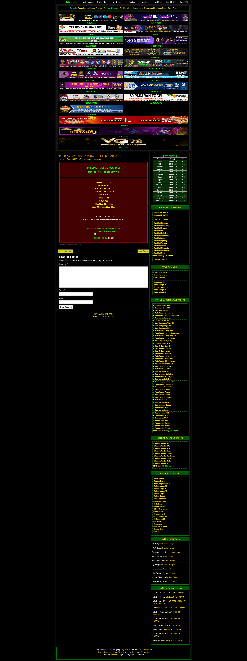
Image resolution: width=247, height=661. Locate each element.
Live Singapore (87, 2)
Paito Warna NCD (161, 415)
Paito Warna (159, 479)
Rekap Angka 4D (160, 491)
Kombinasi (158, 511)
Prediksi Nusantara (161, 251)
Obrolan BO (162, 260)
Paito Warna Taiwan (162, 392)
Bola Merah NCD (161, 418)
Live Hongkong (102, 2)
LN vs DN (157, 521)
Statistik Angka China (162, 451)
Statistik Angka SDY (162, 448)
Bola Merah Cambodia (163, 387)
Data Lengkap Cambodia (164, 382)
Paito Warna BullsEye (163, 377)
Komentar (63, 264)
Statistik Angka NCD (162, 463)
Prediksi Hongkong (161, 226)
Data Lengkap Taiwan (163, 390)
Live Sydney (117, 2)
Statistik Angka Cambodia (164, 456)
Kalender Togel (160, 501)
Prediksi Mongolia (161, 248)
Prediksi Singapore (161, 223)
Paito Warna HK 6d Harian (165, 338)
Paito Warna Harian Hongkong (167, 333)
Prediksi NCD (159, 253)
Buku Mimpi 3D (160, 290)
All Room (159, 256)
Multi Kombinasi (160, 516)
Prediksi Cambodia (161, 236)
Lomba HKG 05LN (161, 215)
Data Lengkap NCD (162, 413)
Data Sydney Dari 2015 (163, 348)
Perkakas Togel (160, 8)
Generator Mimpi (160, 282)
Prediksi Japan (160, 238)
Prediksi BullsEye (161, 233)
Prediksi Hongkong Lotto (170, 552)
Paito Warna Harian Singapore (167, 315)
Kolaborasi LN (159, 519)
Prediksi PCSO (160, 231)
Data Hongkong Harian (164, 328)
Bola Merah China (162, 402)
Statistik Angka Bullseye (163, 461)
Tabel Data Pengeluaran (129, 8)
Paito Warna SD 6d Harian (165, 361)
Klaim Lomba (162, 219)
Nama (62, 290)
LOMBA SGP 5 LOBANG (175, 597)
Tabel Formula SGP (162, 305)
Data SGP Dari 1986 (162, 308)
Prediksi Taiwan (160, 243)
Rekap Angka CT (160, 494)
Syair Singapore (160, 272)
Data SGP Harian (161, 310)
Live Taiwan (145, 2)
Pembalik (158, 524)
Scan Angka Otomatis (162, 484)
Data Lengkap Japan (163, 405)
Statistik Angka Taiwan (163, 453)
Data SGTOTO (171, 2)
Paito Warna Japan (162, 408)
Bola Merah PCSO (162, 371)
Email (61, 298)
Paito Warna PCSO (162, 369)
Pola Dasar (158, 504)
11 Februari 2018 (71, 159)
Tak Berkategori (86, 159)
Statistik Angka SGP (162, 443)
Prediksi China (160, 246)
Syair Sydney (159, 277)
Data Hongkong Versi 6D (164, 326)
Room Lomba (83, 8)
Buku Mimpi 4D (160, 292)
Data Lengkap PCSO (163, 366)
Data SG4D (184, 2)
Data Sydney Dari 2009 (163, 346)
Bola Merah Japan (162, 410)
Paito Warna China (162, 400)
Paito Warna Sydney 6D (164, 358)
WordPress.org (116, 655)
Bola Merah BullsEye (163, 379)
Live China (157, 2)
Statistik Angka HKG (162, 446)
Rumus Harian (159, 481)
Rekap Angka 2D (160, 486)
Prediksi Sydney (160, 228)
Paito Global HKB (162, 421)
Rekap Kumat (159, 496)
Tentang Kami (103, 652)
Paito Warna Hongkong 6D (165, 336)
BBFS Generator (160, 509)
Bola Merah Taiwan (162, 395)
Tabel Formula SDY (162, 343)
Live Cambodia (131, 2)
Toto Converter (160, 499)
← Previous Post (65, 251)
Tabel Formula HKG (162, 321)
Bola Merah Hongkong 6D (165, 341)
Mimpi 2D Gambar (161, 287)
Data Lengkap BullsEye (164, 374)
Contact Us (145, 652)
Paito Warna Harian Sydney (165, 356)
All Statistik (159, 466)
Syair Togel (172, 8)
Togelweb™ (125, 650)
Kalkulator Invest (160, 526)
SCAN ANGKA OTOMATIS (104, 314)
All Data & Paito (161, 431)
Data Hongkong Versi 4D (164, 323)
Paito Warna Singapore (164, 313)
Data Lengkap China (163, 397)
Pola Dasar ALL (160, 506)
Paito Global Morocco (163, 428)
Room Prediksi (96, 8)
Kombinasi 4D (159, 514)
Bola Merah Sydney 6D (164, 363)
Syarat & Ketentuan (132, 652)
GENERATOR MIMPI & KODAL (103, 317)
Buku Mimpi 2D (160, 285)
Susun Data (158, 529)
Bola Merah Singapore (163, 318)
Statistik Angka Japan (162, 458)
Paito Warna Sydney (163, 353)
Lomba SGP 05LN (161, 213)
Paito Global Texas (162, 426)
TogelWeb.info (147, 650)
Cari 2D (157, 531)
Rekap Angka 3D (160, 489)
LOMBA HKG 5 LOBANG (175, 593)
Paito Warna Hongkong (164, 331)
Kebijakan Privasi (116, 652)
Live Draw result (146, 8)
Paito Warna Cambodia (164, 384)
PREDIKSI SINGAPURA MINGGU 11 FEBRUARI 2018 (90, 156)
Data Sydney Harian (162, 351)
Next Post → (143, 251)
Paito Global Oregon (163, 423)
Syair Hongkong (160, 275)
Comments (99, 159)
